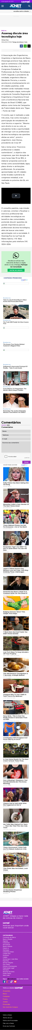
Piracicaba (6, 1004)
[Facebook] (21, 46)
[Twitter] (29, 46)
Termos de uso (7, 1018)
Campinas (6, 996)
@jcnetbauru (11, 979)
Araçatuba (6, 991)
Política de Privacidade (10, 1020)
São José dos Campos (10, 1007)
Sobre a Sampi (7, 1015)
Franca (5, 999)
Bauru (5, 994)
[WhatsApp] (25, 46)
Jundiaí (5, 1002)
